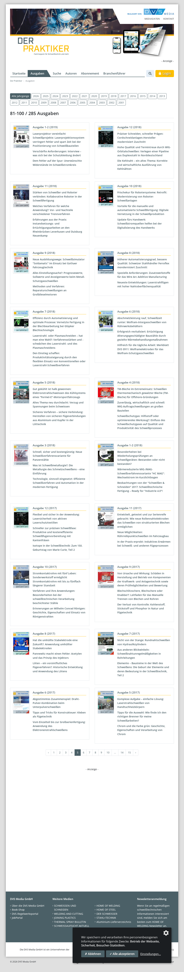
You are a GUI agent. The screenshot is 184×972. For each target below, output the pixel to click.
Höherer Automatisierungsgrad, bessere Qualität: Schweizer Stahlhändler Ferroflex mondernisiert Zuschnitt (143, 263)
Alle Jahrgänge (20, 96)
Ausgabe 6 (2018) (128, 311)
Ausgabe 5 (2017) (128, 692)
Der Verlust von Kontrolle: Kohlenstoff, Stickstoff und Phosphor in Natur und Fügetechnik (141, 608)
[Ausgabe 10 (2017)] (21, 577)
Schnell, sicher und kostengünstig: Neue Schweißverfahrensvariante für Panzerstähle (57, 456)
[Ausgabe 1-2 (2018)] (106, 456)
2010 (34, 102)
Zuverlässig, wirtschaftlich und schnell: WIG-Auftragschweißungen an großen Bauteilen (141, 406)
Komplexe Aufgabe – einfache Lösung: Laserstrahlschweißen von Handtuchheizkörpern (140, 703)
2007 (63, 102)
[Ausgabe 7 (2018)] (21, 322)
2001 (121, 102)
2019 (104, 96)
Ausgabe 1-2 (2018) (129, 445)
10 (108, 752)
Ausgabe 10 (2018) (129, 186)
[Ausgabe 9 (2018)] (21, 263)
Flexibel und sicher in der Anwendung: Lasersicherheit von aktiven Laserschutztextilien (56, 518)
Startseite (19, 73)
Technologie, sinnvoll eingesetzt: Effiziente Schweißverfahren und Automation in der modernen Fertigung (59, 483)
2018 (113, 96)
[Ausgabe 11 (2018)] (21, 196)
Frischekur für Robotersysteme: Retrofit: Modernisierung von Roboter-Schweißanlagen (142, 196)
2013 (162, 96)
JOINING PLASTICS (65, 917)
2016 (133, 96)
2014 (152, 96)
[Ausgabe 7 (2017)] (106, 644)
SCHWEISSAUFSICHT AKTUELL (71, 926)
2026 (36, 96)
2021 (84, 96)
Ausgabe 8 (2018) (128, 253)
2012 (14, 102)
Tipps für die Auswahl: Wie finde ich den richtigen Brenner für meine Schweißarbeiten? (141, 716)
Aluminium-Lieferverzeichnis (113, 922)
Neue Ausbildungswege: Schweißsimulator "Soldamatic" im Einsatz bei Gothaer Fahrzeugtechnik (59, 263)
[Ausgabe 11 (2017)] (106, 518)
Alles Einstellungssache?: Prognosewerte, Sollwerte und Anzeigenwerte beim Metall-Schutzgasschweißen (59, 277)
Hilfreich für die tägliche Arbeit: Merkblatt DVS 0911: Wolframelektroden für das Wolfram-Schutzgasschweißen (143, 349)
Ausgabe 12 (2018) (129, 127)
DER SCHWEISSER (106, 913)
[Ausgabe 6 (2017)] (21, 703)
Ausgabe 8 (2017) (44, 633)
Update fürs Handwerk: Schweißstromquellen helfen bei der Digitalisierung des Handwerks (139, 223)
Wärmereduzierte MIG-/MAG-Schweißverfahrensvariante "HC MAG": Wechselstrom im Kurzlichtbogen (141, 473)
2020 (94, 96)
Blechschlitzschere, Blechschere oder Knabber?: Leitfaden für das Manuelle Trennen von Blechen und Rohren (140, 595)
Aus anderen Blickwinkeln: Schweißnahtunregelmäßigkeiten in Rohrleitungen (139, 653)
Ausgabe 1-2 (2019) (45, 127)
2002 (111, 102)
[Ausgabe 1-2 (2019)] (21, 137)
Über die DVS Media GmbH (28, 905)
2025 (46, 96)
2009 (44, 102)
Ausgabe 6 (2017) (44, 692)
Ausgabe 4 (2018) (128, 382)
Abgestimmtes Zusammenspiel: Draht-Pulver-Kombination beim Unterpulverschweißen (56, 703)
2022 (75, 96)
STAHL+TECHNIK (106, 917)
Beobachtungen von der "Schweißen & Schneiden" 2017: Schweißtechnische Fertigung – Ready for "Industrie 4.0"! (140, 487)
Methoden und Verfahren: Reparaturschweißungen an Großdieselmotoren (49, 290)
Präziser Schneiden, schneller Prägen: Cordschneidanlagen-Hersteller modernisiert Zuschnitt (140, 137)
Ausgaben (37, 73)
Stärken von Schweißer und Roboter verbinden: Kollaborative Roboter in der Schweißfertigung (57, 196)
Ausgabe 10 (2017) (45, 567)
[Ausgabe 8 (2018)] (106, 263)
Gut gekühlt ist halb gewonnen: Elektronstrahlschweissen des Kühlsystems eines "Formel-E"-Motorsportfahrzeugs (59, 393)
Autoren (71, 73)
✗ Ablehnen (93, 954)
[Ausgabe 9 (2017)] (106, 577)
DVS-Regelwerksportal (25, 913)
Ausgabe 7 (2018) (44, 311)
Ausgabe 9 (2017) (128, 567)
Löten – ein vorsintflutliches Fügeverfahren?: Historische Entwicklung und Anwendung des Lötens (58, 667)
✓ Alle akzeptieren (122, 954)
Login (166, 73)
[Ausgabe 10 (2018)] (106, 196)
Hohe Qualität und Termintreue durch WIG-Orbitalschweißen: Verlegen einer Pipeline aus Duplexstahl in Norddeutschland (144, 151)
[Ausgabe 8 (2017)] (21, 644)
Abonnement (90, 73)
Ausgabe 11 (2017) (129, 508)
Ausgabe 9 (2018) (44, 253)
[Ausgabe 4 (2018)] (106, 393)
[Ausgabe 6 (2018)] (106, 322)
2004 (92, 102)
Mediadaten (152, 18)
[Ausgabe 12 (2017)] (21, 518)
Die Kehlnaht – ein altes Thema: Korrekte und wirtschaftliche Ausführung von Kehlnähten (142, 164)
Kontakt (168, 18)
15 (129, 752)
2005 (82, 102)
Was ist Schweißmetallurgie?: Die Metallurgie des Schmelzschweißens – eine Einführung (59, 469)
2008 (53, 102)
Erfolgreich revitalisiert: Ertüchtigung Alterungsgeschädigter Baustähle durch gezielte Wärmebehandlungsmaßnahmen (142, 335)
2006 (73, 102)
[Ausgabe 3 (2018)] (21, 455)
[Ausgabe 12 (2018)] (106, 137)
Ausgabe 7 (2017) (128, 633)
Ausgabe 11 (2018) (45, 186)
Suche (57, 73)
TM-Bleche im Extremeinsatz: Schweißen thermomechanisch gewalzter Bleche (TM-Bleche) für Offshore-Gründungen (143, 393)
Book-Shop (18, 909)
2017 (123, 96)
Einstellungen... (150, 954)
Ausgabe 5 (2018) (44, 382)
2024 (55, 96)
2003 (102, 102)
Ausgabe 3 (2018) (44, 445)
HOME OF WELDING (108, 905)
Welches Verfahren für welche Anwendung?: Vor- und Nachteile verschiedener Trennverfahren (53, 210)
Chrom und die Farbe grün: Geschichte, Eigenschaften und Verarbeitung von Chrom (141, 730)
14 (122, 752)
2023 (65, 96)
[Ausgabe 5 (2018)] (21, 393)
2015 (143, 96)
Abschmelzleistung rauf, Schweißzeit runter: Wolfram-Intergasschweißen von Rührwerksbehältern (141, 322)
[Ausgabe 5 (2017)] (106, 703)
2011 (24, 102)
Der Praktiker (16, 80)
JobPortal (17, 917)
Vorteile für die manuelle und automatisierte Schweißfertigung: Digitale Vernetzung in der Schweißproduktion (143, 210)
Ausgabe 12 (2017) (45, 508)
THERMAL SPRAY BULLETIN (70, 922)
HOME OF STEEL (106, 909)
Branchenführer (114, 73)
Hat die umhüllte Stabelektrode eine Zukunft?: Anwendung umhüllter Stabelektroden (55, 644)
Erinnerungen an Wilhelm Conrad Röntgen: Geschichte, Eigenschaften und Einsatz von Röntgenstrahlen (59, 612)
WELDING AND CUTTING (68, 913)
